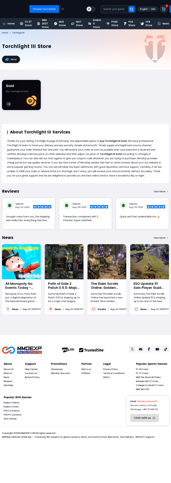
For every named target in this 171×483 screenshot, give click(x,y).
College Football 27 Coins (149, 385)
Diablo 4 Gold (11, 406)
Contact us (31, 373)
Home (11, 23)
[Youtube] (157, 349)
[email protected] (147, 401)
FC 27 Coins (142, 373)
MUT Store (79, 23)
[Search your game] (131, 9)
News (15, 309)
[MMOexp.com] (22, 350)
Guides (102, 309)
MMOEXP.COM (28, 433)
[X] (132, 349)
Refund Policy (32, 377)
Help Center (31, 369)
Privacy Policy (110, 369)
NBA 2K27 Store (45, 23)
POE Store (131, 23)
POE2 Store (114, 23)
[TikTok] (165, 349)
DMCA (106, 377)
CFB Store (148, 23)
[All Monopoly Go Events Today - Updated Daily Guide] (21, 261)
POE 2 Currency (12, 410)
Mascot (8, 373)
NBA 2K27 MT (142, 389)
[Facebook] (149, 349)
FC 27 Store (28, 23)
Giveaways (57, 369)
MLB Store (62, 23)
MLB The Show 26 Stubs (148, 377)
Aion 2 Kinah (10, 418)
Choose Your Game (44, 9)
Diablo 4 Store (97, 23)
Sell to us (86, 369)
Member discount (60, 373)
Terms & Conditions (114, 373)
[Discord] (140, 349)
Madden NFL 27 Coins (147, 381)
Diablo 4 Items (11, 402)
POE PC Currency (13, 414)
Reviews (8, 381)
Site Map (8, 385)
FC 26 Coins (142, 369)
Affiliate (85, 373)
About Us (9, 369)
